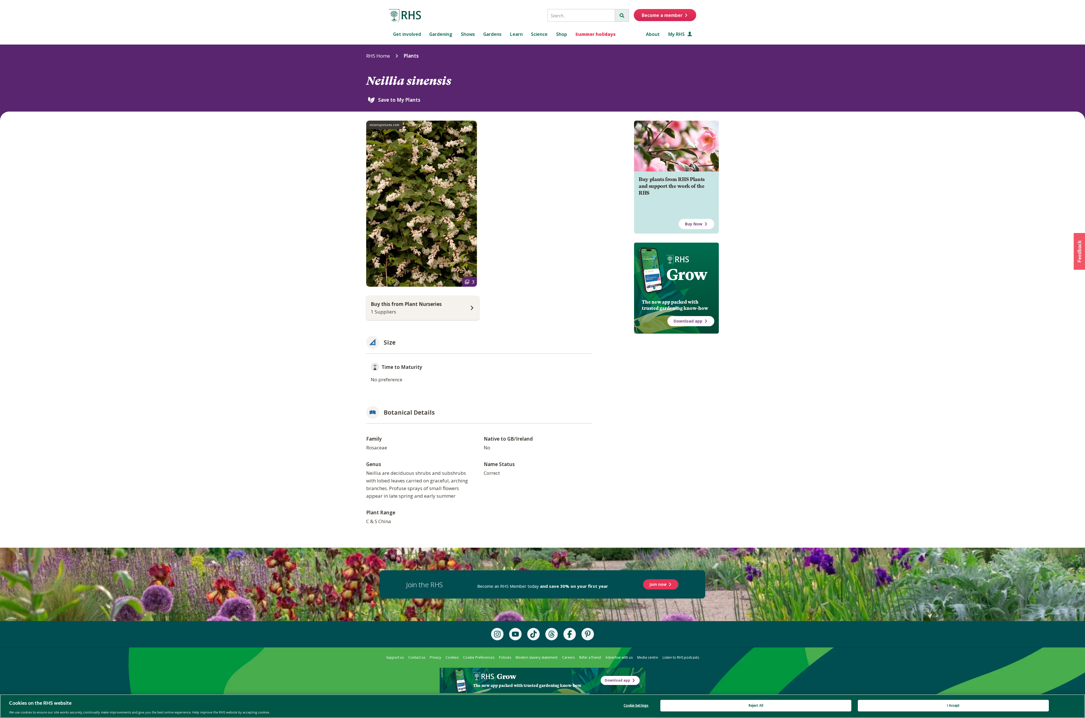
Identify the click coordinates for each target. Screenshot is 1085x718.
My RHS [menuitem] (677, 34)
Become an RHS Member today (542, 586)
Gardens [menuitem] (492, 34)
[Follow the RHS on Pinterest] (587, 634)
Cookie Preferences (478, 657)
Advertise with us (619, 657)
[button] (1079, 251)
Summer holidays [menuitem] (595, 34)
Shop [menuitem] (561, 34)
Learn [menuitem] (516, 34)
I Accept (953, 705)
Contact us (416, 657)
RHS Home (378, 56)
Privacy (435, 657)
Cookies (452, 657)
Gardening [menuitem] (440, 34)
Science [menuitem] (539, 34)
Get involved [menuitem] (407, 34)
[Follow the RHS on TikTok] (533, 634)
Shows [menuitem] (468, 34)
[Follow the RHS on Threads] (551, 634)
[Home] (405, 16)
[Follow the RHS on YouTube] (515, 634)
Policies (505, 657)
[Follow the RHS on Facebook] (569, 634)
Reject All (755, 705)
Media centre (647, 657)
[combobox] (581, 15)
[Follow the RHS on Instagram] (497, 634)
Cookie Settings (636, 705)
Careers (568, 657)
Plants (411, 56)
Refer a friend (590, 657)
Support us (395, 657)
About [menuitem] (653, 34)
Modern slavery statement (536, 657)
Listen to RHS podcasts (681, 657)
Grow (686, 275)
